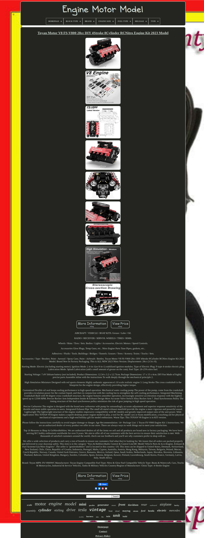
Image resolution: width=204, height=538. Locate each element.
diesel (117, 511)
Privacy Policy (102, 536)
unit (116, 515)
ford (143, 510)
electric (161, 510)
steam (135, 511)
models (81, 517)
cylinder (44, 510)
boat (110, 511)
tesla (82, 509)
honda (151, 511)
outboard (153, 505)
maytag (126, 510)
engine (55, 503)
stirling (59, 510)
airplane (166, 504)
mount (114, 505)
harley (176, 505)
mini (82, 504)
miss (97, 517)
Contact (103, 531)
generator (103, 504)
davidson (133, 504)
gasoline (92, 505)
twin (108, 516)
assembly (31, 510)
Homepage (103, 527)
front (122, 504)
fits (102, 517)
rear (144, 504)
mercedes (174, 510)
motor (40, 503)
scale (29, 505)
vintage (97, 510)
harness (89, 516)
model (70, 503)
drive (70, 509)
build (125, 516)
